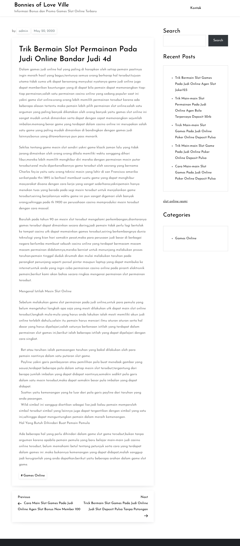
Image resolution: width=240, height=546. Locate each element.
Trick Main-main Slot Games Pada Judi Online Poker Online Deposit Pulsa (195, 131)
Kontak (195, 8)
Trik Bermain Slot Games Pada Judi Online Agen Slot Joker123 (195, 84)
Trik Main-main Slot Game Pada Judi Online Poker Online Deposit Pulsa (194, 152)
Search (171, 31)
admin (23, 31)
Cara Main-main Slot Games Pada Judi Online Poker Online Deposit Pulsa (195, 172)
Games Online (34, 475)
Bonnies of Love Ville (41, 5)
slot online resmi (175, 201)
